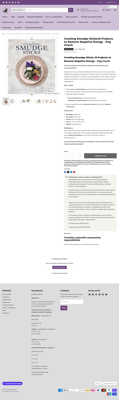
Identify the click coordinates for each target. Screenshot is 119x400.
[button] (112, 6)
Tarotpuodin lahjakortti (35, 17)
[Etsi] (70, 10)
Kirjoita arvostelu (59, 267)
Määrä (66, 151)
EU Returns (5, 313)
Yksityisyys (5, 297)
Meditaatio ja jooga (32, 22)
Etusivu (5, 17)
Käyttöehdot (6, 302)
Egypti (110, 2)
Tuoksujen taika (48, 22)
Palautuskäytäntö (7, 305)
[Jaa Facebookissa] (65, 172)
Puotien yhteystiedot (8, 308)
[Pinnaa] (74, 172)
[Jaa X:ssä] (68, 172)
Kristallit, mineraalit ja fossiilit (91, 17)
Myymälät (18, 28)
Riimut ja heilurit (71, 17)
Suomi (99, 2)
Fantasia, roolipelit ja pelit (101, 22)
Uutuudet (21, 17)
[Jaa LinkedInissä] (71, 172)
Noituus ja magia (8, 22)
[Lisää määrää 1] (80, 155)
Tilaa (64, 308)
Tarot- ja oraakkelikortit (54, 17)
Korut (20, 22)
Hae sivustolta (6, 294)
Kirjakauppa (6, 28)
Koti (3, 34)
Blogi (13, 17)
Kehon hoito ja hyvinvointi (66, 22)
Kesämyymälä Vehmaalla (34, 28)
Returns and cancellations (9, 389)
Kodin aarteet (83, 22)
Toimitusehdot (6, 300)
